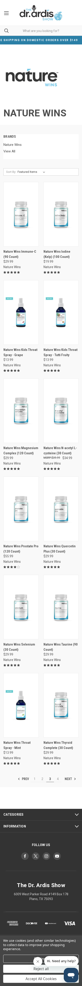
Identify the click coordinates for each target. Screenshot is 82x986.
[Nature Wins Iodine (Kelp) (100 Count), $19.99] (61, 214)
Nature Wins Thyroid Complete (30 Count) (58, 745)
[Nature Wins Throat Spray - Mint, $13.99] (21, 705)
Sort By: (11, 172)
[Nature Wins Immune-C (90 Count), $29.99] (21, 214)
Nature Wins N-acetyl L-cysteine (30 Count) (60, 450)
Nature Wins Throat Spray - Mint (17, 745)
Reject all (41, 968)
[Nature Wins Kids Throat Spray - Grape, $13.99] (21, 312)
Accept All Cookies (41, 978)
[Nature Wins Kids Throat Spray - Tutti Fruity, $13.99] (61, 312)
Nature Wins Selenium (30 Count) (19, 647)
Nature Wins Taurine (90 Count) (61, 647)
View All (9, 151)
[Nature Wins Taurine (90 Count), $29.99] (61, 607)
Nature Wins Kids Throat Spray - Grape (20, 352)
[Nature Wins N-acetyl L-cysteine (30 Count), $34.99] (61, 410)
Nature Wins (12, 145)
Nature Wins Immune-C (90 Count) (19, 254)
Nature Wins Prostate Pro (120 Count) (20, 548)
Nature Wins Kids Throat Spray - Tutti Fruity (60, 352)
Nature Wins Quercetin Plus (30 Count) (60, 548)
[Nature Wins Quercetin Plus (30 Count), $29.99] (61, 508)
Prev (25, 779)
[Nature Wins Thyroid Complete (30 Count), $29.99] (61, 705)
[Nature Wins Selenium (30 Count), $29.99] (21, 607)
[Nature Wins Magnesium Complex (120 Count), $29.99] (21, 410)
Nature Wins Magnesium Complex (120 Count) (20, 450)
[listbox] (32, 172)
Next (69, 779)
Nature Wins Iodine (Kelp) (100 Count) (57, 254)
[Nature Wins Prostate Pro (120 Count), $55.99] (21, 508)
